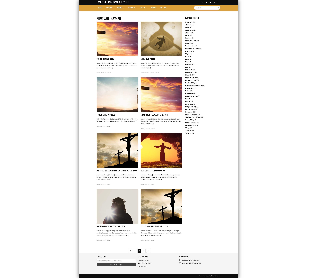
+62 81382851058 (186, 260)
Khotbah (103, 72)
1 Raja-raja (188, 22)
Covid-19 (188, 43)
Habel (187, 56)
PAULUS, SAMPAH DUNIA (105, 59)
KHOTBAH (109, 8)
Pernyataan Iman (143, 260)
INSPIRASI (131, 8)
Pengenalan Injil (191, 107)
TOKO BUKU (163, 8)
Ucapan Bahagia (190, 122)
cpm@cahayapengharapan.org (191, 263)
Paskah (109, 72)
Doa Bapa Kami (190, 46)
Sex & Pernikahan (191, 114)
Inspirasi (188, 64)
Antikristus (189, 30)
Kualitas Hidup (190, 83)
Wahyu (187, 128)
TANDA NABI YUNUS (148, 59)
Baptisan (188, 38)
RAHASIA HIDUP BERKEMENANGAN (153, 170)
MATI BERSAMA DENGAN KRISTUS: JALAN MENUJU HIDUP (117, 170)
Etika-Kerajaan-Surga (192, 48)
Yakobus (188, 130)
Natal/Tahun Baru (191, 96)
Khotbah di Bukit (191, 77)
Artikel (98, 72)
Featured (188, 51)
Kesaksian (188, 70)
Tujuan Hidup (189, 120)
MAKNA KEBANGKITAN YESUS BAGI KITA (111, 226)
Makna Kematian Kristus (193, 85)
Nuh (186, 99)
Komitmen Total (191, 80)
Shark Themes (215, 276)
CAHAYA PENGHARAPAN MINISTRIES (113, 2)
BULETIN (153, 8)
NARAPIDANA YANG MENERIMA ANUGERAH (156, 226)
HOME (100, 8)
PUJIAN (143, 8)
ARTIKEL (120, 8)
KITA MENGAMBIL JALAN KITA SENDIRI (154, 115)
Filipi (187, 54)
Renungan (188, 112)
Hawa (187, 59)
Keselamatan (189, 72)
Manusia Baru (189, 88)
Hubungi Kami (142, 266)
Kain (186, 67)
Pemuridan (189, 104)
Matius (152, 72)
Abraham (188, 25)
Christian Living (190, 40)
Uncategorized (190, 125)
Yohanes (188, 133)
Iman (187, 62)
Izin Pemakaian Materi (145, 263)
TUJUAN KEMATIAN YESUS (106, 115)
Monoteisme (189, 93)
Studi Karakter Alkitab (193, 117)
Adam (187, 27)
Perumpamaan (190, 109)
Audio (142, 72)
